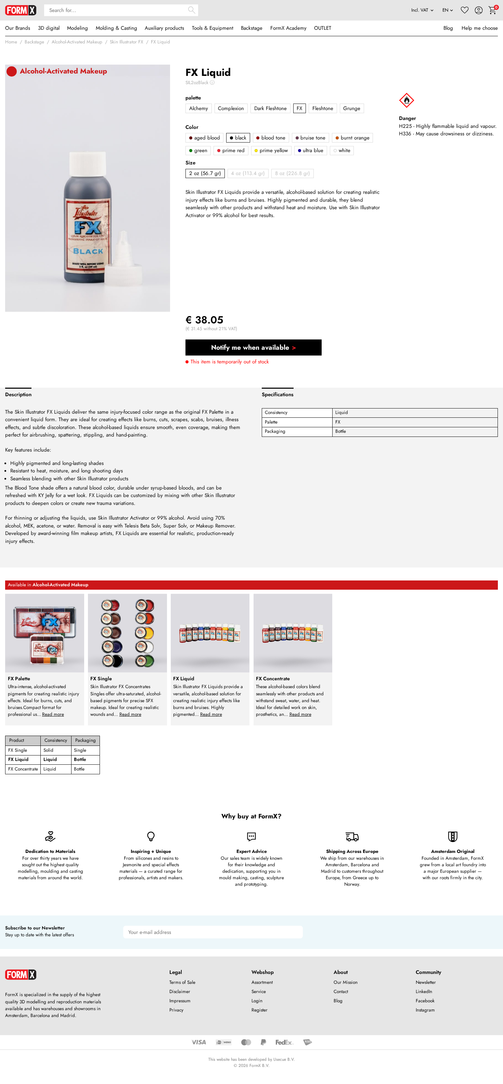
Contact (341, 991)
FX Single (17, 750)
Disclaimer (179, 991)
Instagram (425, 1010)
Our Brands (17, 28)
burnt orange (354, 138)
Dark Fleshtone (270, 108)
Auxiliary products (164, 28)
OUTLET (322, 28)
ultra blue (312, 150)
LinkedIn (424, 991)
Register (260, 1010)
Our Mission (346, 982)
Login (257, 1001)
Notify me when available (250, 347)
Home (11, 42)
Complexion (231, 108)
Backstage (251, 28)
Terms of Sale (182, 982)
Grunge (351, 108)
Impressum (180, 1001)
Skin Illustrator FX (126, 42)
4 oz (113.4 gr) (248, 173)
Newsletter (426, 982)
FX (299, 108)
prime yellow (273, 150)
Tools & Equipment (212, 28)
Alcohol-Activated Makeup (77, 42)
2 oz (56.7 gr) (205, 173)
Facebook (425, 1001)
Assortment (262, 982)
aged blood (206, 138)
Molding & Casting (116, 28)
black (239, 138)
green (200, 150)
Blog (448, 28)
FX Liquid (160, 42)
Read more (53, 714)
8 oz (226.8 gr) (292, 173)
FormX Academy (288, 28)
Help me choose (480, 28)
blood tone (272, 138)
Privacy (176, 1010)
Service (259, 991)
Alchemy (198, 108)
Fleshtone (322, 108)
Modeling (77, 28)
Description (18, 394)
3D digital (49, 28)
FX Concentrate (23, 769)
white (343, 150)
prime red (233, 150)
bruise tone (312, 138)
